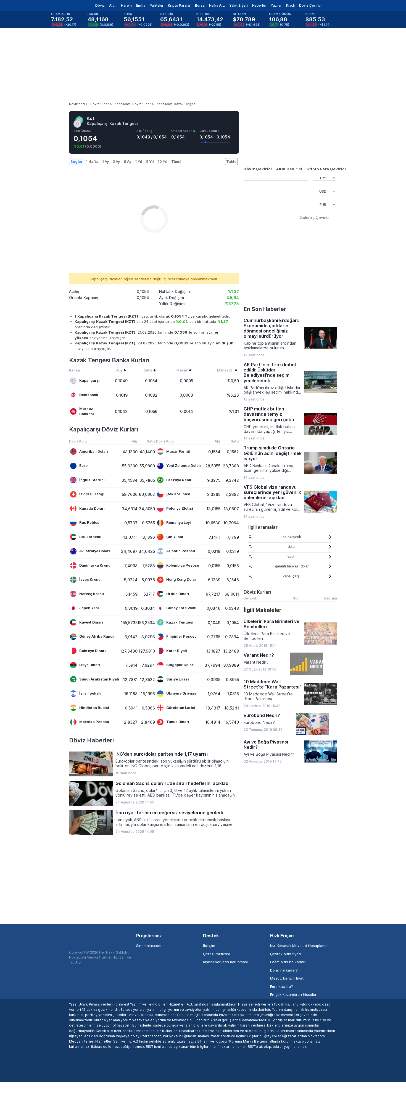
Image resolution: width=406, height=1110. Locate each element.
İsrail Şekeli (90, 693)
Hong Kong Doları (181, 579)
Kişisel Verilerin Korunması (225, 962)
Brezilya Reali (178, 480)
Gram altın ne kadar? (288, 962)
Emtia (140, 5)
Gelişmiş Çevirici (314, 217)
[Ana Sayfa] (64, 5)
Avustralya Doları (94, 551)
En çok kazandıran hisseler (293, 994)
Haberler (259, 5)
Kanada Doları (92, 508)
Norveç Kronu (91, 593)
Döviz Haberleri (91, 740)
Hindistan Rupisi (94, 707)
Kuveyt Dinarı (91, 622)
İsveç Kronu (90, 579)
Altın (113, 5)
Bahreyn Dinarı (92, 650)
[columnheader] (115, 371)
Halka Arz (217, 5)
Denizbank (88, 394)
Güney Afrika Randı (96, 636)
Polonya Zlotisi (179, 508)
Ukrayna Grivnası (181, 693)
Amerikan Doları (93, 451)
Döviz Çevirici (310, 5)
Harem (126, 5)
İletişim (209, 945)
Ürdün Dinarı (177, 593)
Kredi (290, 5)
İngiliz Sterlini (92, 480)
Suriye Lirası (177, 679)
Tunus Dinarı (177, 721)
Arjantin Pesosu (180, 551)
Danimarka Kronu (94, 565)
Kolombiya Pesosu (182, 565)
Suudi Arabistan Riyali (99, 679)
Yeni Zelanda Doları (183, 465)
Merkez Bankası (86, 411)
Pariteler (157, 5)
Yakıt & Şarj (238, 5)
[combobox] (324, 177)
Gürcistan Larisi (180, 707)
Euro (83, 465)
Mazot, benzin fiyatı (287, 978)
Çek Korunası (178, 494)
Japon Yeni (89, 608)
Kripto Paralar (179, 5)
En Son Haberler (265, 309)
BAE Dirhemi (90, 537)
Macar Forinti (178, 451)
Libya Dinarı (89, 665)
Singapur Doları (180, 665)
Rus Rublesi (90, 522)
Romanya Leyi (178, 522)
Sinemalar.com (148, 945)
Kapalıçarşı (89, 380)
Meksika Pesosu (94, 721)
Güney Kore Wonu (181, 608)
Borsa (200, 5)
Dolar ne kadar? (284, 970)
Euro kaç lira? (281, 986)
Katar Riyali (176, 650)
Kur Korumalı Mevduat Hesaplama (299, 945)
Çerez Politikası (216, 954)
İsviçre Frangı (91, 494)
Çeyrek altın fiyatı (285, 954)
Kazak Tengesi (179, 622)
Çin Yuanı (174, 537)
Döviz (100, 5)
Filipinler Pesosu (181, 636)
